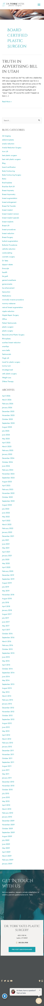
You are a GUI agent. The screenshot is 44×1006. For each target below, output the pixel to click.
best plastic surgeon (9, 155)
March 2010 (6, 809)
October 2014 (7, 668)
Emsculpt (5, 268)
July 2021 (5, 540)
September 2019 (8, 579)
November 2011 (8, 754)
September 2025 (8, 423)
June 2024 (6, 466)
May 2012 (5, 731)
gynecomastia (7, 284)
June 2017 (6, 622)
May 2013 (5, 692)
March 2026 (6, 399)
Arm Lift (5, 151)
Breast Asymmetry (8, 194)
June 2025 (6, 434)
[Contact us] (39, 980)
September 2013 (8, 684)
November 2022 (8, 493)
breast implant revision (10, 214)
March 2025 (6, 446)
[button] (22, 949)
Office (4, 319)
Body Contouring (8, 171)
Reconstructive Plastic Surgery (13, 334)
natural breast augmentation (12, 307)
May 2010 (6, 801)
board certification (9, 167)
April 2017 (6, 629)
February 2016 (7, 645)
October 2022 (7, 497)
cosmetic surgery (8, 256)
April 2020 (6, 567)
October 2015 (7, 649)
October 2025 (7, 419)
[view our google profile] (8, 981)
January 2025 (7, 454)
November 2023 (8, 473)
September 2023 (8, 477)
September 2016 (8, 637)
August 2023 (7, 481)
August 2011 (6, 766)
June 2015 (6, 657)
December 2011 (8, 750)
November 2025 (8, 415)
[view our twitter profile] (5, 981)
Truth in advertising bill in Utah (19, 66)
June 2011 (5, 770)
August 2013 (7, 688)
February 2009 (7, 859)
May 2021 (5, 548)
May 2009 (6, 848)
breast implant (7, 210)
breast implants (7, 221)
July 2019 (5, 587)
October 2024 (7, 462)
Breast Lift (5, 225)
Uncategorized (7, 369)
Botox (4, 178)
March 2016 (6, 641)
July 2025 (5, 431)
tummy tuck (6, 366)
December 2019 (8, 575)
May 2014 (6, 680)
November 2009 (8, 824)
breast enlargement (9, 202)
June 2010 (6, 797)
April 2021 (6, 551)
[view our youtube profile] (11, 981)
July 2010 (5, 793)
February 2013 (7, 700)
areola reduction (8, 143)
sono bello (6, 350)
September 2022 (8, 501)
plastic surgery (7, 330)
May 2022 (6, 516)
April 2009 (6, 852)
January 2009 (7, 863)
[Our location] (42, 980)
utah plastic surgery (9, 373)
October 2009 (7, 828)
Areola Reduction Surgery (11, 147)
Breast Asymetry (8, 190)
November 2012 (8, 711)
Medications (6, 295)
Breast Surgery (7, 237)
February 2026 (7, 403)
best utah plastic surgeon (11, 159)
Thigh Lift (5, 358)
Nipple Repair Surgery (10, 315)
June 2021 (6, 544)
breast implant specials (10, 217)
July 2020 (5, 559)
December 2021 (8, 536)
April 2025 (6, 442)
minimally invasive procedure (13, 299)
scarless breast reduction (11, 342)
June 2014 (6, 676)
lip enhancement (8, 288)
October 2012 (7, 715)
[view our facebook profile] (2, 981)
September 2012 (8, 719)
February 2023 (7, 489)
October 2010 (7, 789)
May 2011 (5, 774)
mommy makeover (9, 303)
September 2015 (8, 653)
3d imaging (6, 136)
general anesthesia (9, 280)
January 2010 (7, 817)
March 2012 (6, 739)
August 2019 (7, 583)
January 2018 (7, 610)
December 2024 (8, 458)
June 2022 (6, 512)
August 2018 (7, 598)
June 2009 (6, 844)
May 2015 (5, 661)
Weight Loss (6, 377)
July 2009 (5, 840)
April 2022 (6, 520)
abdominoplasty (8, 139)
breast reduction (8, 233)
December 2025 (8, 411)
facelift (4, 272)
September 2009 (8, 832)
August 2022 (7, 505)
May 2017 (5, 625)
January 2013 (7, 703)
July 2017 (5, 618)
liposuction (6, 292)
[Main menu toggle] (39, 4)
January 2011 (7, 778)
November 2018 (8, 594)
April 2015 (6, 665)
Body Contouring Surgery (11, 175)
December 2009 (8, 820)
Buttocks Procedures (9, 245)
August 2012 (7, 723)
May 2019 (5, 590)
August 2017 (7, 614)
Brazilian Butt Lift (8, 186)
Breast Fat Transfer (9, 206)
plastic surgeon (7, 327)
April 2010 (6, 805)
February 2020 (7, 571)
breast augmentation (9, 198)
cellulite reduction (8, 249)
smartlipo (5, 346)
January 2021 (7, 555)
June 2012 (6, 727)
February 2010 (7, 813)
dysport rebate (7, 264)
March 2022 (6, 524)
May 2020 (6, 563)
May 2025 (6, 438)
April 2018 (6, 606)
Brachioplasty (7, 182)
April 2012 (6, 735)
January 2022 (7, 532)
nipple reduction (8, 311)
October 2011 (7, 758)
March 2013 (6, 696)
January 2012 (7, 746)
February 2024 (7, 470)
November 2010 (8, 785)
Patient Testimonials (9, 323)
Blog (3, 163)
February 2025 (7, 450)
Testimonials (6, 354)
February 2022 (7, 528)
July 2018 (5, 602)
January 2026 (7, 407)
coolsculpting (7, 253)
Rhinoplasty (6, 338)
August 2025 (7, 427)
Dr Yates (5, 260)
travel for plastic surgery (11, 362)
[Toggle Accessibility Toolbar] (4, 996)
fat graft (5, 276)
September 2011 (8, 762)
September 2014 (8, 672)
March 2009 (6, 856)
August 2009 (7, 836)
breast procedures (9, 229)
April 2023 (6, 485)
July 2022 (5, 509)
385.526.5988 (23, 943)
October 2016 (7, 633)
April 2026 (6, 396)
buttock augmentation (10, 241)
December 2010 (8, 781)
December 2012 (8, 707)
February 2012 (7, 742)
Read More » (7, 101)
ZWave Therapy (7, 381)
